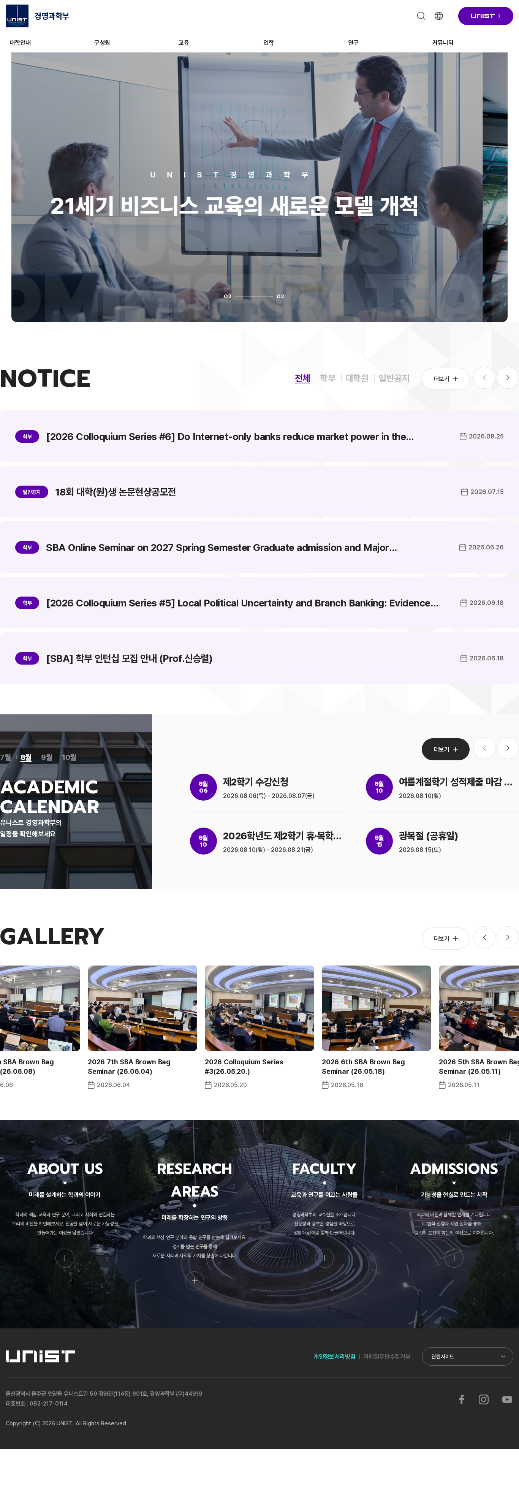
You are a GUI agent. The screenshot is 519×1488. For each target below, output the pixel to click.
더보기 (441, 379)
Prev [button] (484, 937)
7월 (5, 756)
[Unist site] (485, 16)
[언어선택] (438, 16)
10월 (69, 756)
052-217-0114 (49, 1403)
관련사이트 (443, 1356)
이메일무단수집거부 (387, 1356)
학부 (328, 377)
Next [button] (508, 378)
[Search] (421, 16)
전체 (303, 377)
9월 (46, 756)
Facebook (462, 1399)
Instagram (484, 1399)
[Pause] (292, 297)
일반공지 (394, 377)
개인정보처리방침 (334, 1356)
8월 (26, 756)
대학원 (357, 377)
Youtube (507, 1399)
